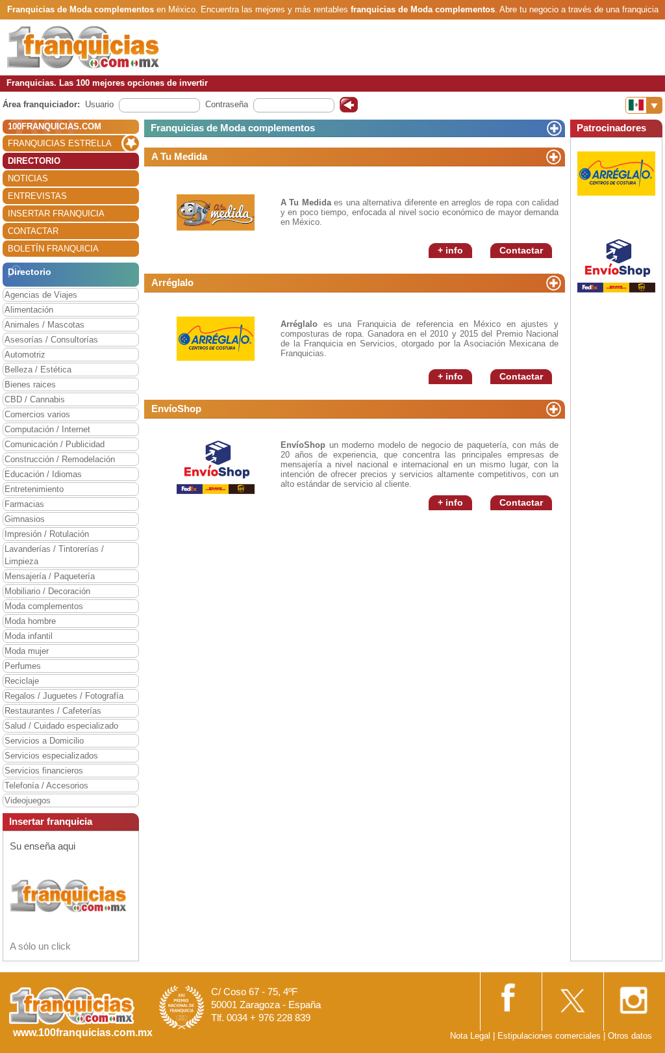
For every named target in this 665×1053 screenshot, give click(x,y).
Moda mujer (27, 651)
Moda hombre (30, 621)
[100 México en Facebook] (510, 995)
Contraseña (226, 104)
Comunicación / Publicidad (55, 444)
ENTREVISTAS (37, 196)
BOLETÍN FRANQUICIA (53, 249)
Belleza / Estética (38, 369)
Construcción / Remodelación (60, 459)
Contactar (521, 250)
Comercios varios (37, 414)
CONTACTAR (33, 231)
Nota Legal (470, 1036)
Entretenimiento (34, 489)
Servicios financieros (44, 770)
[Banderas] (643, 105)
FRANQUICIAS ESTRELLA (60, 143)
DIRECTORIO (34, 161)
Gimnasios (25, 519)
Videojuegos (28, 800)
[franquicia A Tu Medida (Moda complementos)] (216, 211)
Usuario (99, 104)
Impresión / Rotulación (47, 534)
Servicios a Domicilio (44, 741)
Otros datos (630, 1036)
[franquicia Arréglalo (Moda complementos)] (216, 338)
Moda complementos (44, 606)
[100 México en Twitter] (571, 996)
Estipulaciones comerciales (550, 1036)
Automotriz (25, 354)
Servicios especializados (51, 755)
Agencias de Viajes (41, 295)
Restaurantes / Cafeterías (53, 711)
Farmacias (24, 504)
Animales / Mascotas (44, 325)
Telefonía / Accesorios (46, 785)
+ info (450, 250)
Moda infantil (29, 636)
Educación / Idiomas (43, 474)
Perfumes (23, 666)
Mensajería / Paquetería (50, 576)
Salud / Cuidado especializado (61, 726)
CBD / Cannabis (35, 399)
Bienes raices (30, 384)
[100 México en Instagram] (633, 996)
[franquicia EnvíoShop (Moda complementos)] (216, 464)
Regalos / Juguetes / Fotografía (64, 696)
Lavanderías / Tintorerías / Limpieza (54, 555)
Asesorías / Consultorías (51, 339)
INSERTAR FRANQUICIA (56, 213)
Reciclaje (22, 681)
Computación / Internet (47, 429)
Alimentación (29, 310)
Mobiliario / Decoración (47, 591)
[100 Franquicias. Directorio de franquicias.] (83, 46)
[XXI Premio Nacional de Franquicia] (182, 1006)
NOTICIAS (28, 178)
